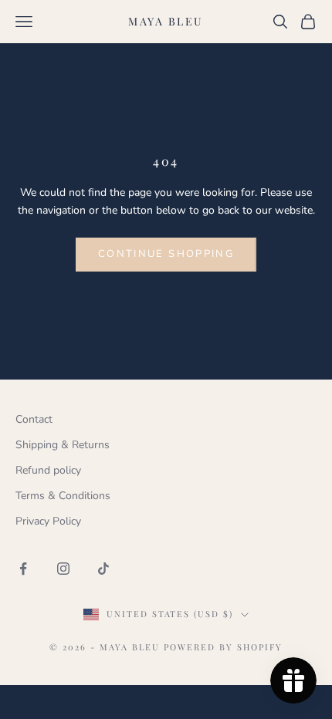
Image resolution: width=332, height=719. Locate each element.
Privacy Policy (48, 521)
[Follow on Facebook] (23, 568)
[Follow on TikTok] (103, 568)
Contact (34, 419)
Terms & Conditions (62, 495)
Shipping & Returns (62, 444)
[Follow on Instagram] (63, 568)
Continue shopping (166, 254)
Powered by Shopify (223, 647)
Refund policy (48, 470)
